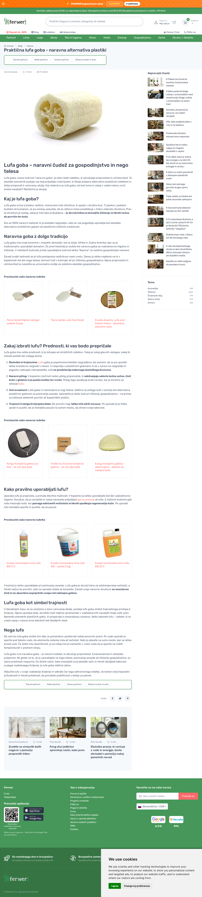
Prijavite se (188, 796)
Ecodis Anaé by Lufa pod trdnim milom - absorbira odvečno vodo (110, 323)
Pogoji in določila (78, 808)
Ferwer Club (172, 32)
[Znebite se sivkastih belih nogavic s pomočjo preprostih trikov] (27, 727)
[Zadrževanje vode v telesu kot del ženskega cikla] (155, 237)
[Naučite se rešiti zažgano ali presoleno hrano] (155, 264)
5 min (29, 72)
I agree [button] (114, 886)
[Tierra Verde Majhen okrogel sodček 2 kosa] (24, 298)
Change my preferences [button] (137, 886)
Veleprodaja (69, 32)
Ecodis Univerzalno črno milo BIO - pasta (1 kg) (68, 565)
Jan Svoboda (10, 72)
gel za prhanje (86, 499)
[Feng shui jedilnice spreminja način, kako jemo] (68, 727)
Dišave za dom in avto (85, 59)
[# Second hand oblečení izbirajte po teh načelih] (155, 210)
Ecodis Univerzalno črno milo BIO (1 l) (24, 565)
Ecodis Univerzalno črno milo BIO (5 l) (112, 565)
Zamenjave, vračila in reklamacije (87, 797)
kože (21, 383)
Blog (36, 32)
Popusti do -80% (18, 32)
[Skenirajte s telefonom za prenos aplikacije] (12, 814)
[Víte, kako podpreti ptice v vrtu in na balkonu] (155, 124)
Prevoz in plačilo (78, 793)
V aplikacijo (132, 4)
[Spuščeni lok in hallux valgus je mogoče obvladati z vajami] (155, 148)
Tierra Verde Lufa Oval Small (67, 320)
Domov (30, 46)
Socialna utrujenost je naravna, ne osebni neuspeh (177, 112)
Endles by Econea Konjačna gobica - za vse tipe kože (67, 465)
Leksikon (50, 32)
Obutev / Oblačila (182, 37)
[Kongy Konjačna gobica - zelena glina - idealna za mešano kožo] (112, 441)
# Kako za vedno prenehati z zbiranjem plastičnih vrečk (179, 175)
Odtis (72, 825)
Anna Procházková (18, 742)
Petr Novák (55, 742)
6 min (39, 742)
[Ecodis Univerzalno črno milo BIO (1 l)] (24, 541)
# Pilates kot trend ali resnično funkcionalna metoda (177, 82)
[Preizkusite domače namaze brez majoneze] (155, 136)
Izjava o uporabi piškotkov (83, 818)
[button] (34, 810)
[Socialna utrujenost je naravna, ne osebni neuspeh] (155, 113)
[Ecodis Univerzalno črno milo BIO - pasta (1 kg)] (68, 541)
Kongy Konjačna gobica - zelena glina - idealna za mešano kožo (110, 467)
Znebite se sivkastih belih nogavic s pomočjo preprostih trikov (25, 750)
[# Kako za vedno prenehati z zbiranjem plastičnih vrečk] (155, 175)
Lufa (41, 362)
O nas (6, 793)
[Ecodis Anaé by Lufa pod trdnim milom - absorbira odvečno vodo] (112, 298)
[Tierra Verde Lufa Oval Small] (68, 298)
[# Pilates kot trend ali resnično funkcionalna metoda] (155, 82)
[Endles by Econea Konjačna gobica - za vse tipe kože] (68, 441)
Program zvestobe (79, 800)
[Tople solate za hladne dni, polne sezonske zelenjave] (155, 199)
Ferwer (10, 46)
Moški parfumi (41, 59)
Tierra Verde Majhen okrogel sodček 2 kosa (23, 322)
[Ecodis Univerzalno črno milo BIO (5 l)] (112, 541)
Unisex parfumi (61, 59)
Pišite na (191, 32)
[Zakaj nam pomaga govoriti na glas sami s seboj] (155, 187)
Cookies (74, 829)
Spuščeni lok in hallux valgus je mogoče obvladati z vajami (176, 147)
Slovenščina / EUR (153, 806)
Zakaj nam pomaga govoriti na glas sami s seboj (177, 187)
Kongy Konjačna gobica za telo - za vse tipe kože (22, 465)
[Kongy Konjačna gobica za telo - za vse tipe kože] (24, 441)
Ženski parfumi (20, 59)
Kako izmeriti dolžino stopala (84, 815)
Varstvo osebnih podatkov (83, 822)
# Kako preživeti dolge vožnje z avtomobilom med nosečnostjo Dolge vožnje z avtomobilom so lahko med (179, 97)
